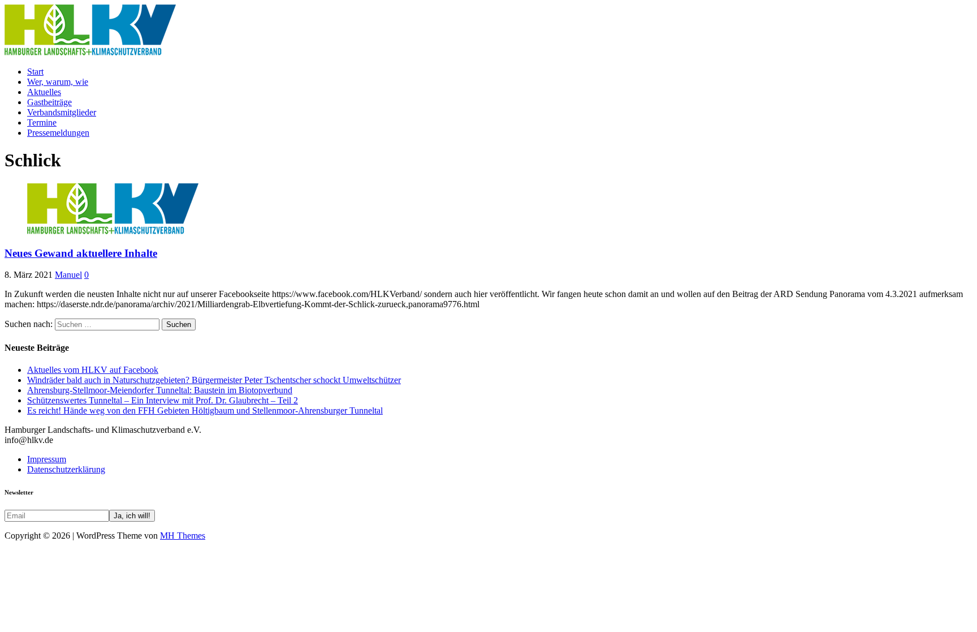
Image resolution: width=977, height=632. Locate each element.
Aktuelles (44, 92)
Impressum (46, 459)
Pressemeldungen (58, 132)
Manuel (68, 275)
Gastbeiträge (49, 102)
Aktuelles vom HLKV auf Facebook (92, 370)
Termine (42, 122)
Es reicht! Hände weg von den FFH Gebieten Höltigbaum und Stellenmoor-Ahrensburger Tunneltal (205, 410)
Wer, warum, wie (57, 82)
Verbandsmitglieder (61, 112)
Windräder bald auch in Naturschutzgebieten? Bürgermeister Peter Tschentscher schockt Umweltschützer (214, 380)
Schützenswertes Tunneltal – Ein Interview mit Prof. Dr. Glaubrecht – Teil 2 (162, 400)
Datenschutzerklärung (66, 469)
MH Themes (182, 535)
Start (35, 71)
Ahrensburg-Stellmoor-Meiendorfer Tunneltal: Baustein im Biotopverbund (159, 390)
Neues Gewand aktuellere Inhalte (81, 253)
